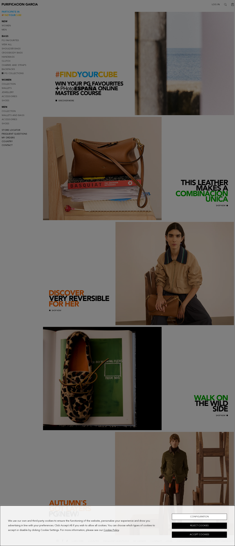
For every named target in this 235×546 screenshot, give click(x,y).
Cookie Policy (111, 530)
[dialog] (117, 526)
